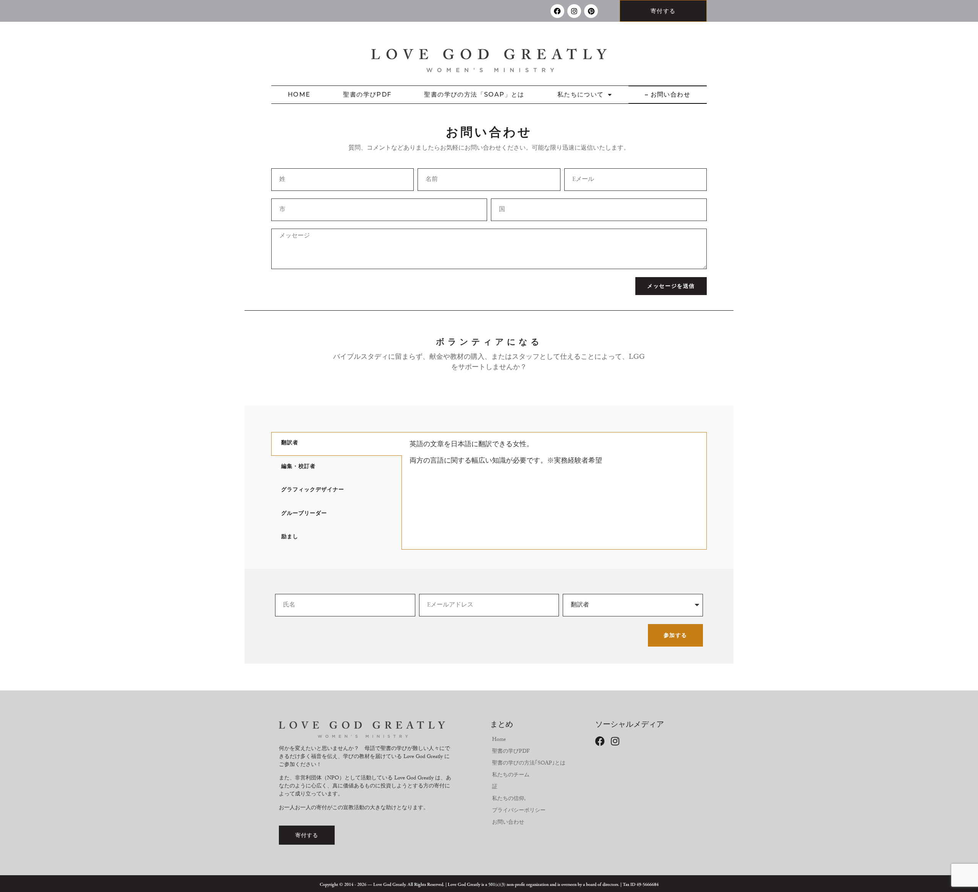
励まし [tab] (289, 537)
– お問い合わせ (667, 94)
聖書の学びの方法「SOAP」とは (474, 94)
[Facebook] (557, 11)
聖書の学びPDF (367, 94)
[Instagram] (574, 11)
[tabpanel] (554, 456)
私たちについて (580, 94)
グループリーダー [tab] (304, 514)
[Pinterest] (591, 11)
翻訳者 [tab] (289, 443)
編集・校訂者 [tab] (298, 467)
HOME (299, 94)
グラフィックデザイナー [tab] (312, 490)
